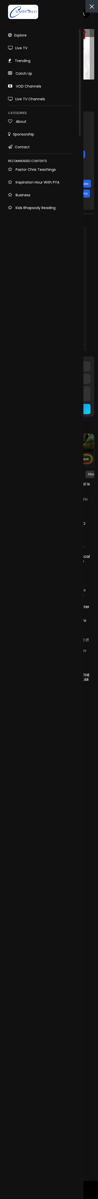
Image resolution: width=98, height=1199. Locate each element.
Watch (84, 459)
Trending (22, 60)
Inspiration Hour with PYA (37, 182)
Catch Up (23, 73)
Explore (20, 35)
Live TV (21, 48)
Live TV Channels (30, 99)
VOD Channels (28, 86)
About (20, 121)
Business (22, 195)
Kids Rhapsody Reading (35, 207)
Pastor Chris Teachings (35, 169)
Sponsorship (23, 134)
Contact (22, 147)
